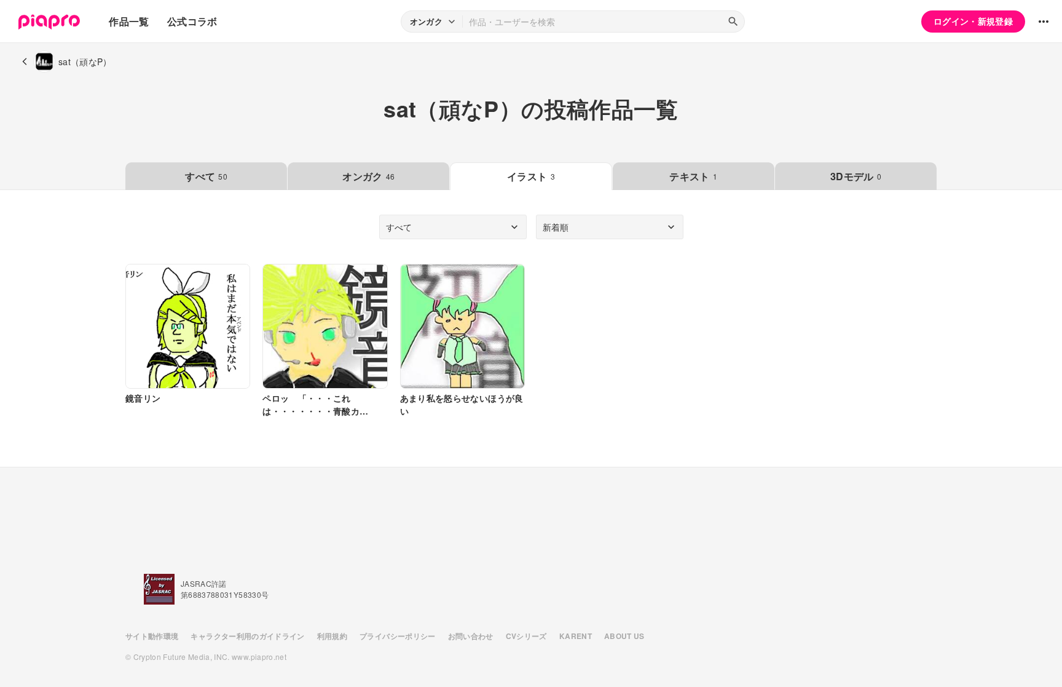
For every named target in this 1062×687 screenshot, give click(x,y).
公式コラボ (192, 21)
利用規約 (332, 635)
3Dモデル (855, 176)
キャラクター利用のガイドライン (247, 635)
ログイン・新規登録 (973, 21)
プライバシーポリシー (398, 635)
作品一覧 (129, 21)
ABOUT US (624, 635)
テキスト (693, 176)
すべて (206, 176)
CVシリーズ (526, 635)
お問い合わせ (471, 635)
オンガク (368, 176)
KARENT (575, 635)
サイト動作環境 (151, 635)
